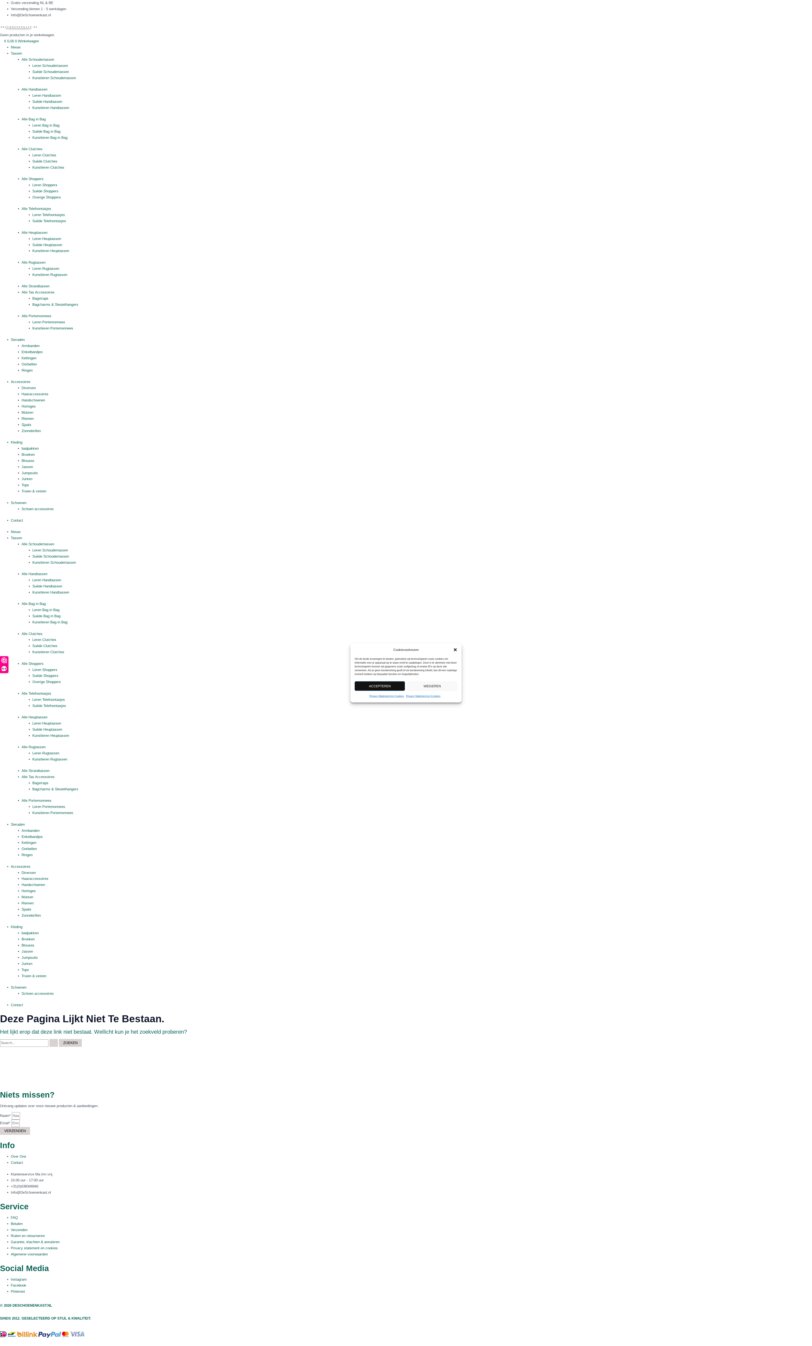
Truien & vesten (34, 491)
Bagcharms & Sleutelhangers (55, 305)
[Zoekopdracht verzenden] (53, 1043)
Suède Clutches (44, 161)
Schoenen (18, 503)
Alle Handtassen (34, 89)
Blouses (28, 461)
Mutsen (27, 413)
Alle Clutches (32, 149)
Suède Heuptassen (47, 245)
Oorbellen (29, 364)
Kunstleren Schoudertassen (54, 78)
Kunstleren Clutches (48, 167)
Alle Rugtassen (33, 262)
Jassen (27, 467)
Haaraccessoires (35, 394)
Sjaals (26, 425)
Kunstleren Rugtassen (49, 275)
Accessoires (20, 382)
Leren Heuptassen (46, 239)
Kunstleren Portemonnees (52, 328)
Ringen (27, 370)
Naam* (6, 1116)
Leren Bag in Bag (45, 125)
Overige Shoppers (46, 197)
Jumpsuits (30, 473)
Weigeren (432, 686)
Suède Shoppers (45, 191)
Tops (25, 485)
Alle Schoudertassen (38, 60)
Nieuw (16, 47)
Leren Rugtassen (45, 269)
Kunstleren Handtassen (50, 108)
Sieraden (18, 340)
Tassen (16, 53)
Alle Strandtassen (35, 286)
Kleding (16, 442)
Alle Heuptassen (34, 233)
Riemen (28, 419)
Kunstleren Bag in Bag (49, 138)
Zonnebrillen (31, 431)
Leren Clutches (44, 155)
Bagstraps (40, 298)
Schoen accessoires (38, 509)
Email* (5, 1123)
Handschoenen (33, 400)
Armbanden (31, 346)
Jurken (27, 479)
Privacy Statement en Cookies (386, 696)
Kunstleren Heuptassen (50, 251)
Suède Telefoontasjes (49, 221)
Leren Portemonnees (48, 322)
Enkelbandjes (32, 352)
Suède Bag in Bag (46, 132)
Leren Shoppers (44, 185)
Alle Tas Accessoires (38, 292)
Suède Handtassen (47, 102)
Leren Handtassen (46, 96)
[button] (455, 650)
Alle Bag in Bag (34, 119)
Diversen (29, 388)
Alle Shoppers (33, 179)
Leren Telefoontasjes (48, 215)
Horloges (29, 406)
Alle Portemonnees (36, 316)
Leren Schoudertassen (50, 66)
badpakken (30, 448)
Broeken (28, 455)
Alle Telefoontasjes (36, 209)
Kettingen (29, 358)
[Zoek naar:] (29, 1043)
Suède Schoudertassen (50, 72)
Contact (17, 520)
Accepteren (380, 686)
